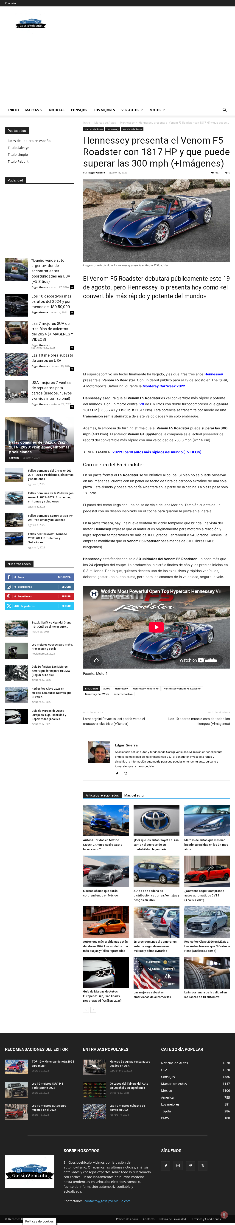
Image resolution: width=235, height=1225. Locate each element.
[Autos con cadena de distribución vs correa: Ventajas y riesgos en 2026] (156, 871)
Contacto (10, 3)
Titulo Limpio (18, 154)
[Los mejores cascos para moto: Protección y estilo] (16, 651)
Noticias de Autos (132, 129)
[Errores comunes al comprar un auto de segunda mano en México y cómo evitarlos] (156, 922)
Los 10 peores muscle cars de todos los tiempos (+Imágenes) (199, 721)
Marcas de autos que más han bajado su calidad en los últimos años (206, 844)
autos (106, 688)
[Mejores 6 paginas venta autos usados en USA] (94, 1067)
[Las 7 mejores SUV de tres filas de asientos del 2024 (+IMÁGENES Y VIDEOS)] (16, 332)
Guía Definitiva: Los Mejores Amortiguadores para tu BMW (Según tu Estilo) (51, 671)
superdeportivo (123, 694)
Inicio (13, 110)
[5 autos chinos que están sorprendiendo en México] (106, 871)
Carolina (14, 457)
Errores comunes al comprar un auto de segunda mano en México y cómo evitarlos (155, 946)
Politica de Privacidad (172, 1219)
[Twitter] (202, 1166)
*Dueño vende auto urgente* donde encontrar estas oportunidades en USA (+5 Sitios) (50, 271)
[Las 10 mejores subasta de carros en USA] (16, 364)
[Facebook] (119, 774)
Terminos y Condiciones (205, 1219)
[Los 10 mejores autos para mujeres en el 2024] (16, 1112)
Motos (155, 110)
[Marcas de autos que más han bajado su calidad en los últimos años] (207, 820)
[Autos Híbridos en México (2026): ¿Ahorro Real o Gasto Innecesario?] (106, 820)
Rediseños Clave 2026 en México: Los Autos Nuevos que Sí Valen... (51, 693)
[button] (224, 110)
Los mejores (104, 110)
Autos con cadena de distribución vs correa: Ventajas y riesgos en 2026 (156, 895)
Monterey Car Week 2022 (164, 386)
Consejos (79, 110)
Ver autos (130, 110)
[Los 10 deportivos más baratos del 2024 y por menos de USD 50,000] (16, 305)
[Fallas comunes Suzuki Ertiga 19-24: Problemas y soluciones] (14, 520)
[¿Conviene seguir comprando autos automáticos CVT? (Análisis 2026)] (207, 871)
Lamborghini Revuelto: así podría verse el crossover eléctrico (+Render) (114, 721)
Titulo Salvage (18, 147)
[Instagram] (127, 774)
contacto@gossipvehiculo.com (107, 1201)
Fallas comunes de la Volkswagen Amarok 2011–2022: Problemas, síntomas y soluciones (50, 497)
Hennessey (127, 123)
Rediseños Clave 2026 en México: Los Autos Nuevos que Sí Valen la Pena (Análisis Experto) (207, 946)
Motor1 (101, 673)
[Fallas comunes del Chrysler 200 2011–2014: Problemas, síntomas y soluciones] (14, 475)
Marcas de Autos (105, 123)
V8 (141, 404)
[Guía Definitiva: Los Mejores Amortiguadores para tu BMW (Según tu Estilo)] (16, 673)
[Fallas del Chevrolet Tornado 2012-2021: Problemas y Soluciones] (14, 538)
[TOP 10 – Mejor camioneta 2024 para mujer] (16, 1067)
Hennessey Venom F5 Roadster (182, 688)
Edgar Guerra (96, 172)
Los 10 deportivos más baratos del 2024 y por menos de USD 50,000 (51, 301)
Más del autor (134, 795)
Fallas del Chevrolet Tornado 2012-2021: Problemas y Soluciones (47, 538)
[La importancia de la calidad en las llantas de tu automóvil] (207, 973)
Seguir (66, 586)
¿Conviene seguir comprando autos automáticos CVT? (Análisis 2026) (204, 895)
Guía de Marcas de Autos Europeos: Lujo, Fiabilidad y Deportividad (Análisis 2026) (102, 996)
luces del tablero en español (29, 141)
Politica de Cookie (127, 1219)
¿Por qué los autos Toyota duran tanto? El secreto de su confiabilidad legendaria (156, 844)
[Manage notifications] (224, 1215)
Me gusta (64, 577)
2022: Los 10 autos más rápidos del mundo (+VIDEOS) (156, 452)
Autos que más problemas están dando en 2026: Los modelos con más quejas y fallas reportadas (105, 946)
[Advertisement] (117, 70)
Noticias (56, 110)
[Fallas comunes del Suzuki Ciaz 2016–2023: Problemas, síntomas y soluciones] (39, 439)
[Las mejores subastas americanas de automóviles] (156, 973)
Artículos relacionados (102, 795)
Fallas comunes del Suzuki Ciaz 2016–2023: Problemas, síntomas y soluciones (39, 447)
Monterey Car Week (97, 694)
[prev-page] (86, 1010)
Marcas (32, 110)
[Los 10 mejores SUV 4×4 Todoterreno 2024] (16, 1090)
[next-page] (93, 1010)
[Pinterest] (190, 1166)
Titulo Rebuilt (18, 161)
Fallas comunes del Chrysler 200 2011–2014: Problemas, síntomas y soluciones (50, 475)
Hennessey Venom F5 (146, 688)
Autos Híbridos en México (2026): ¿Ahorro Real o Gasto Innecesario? (102, 844)
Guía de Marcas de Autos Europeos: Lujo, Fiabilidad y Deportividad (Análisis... (49, 715)
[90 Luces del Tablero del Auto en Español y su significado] (94, 1090)
